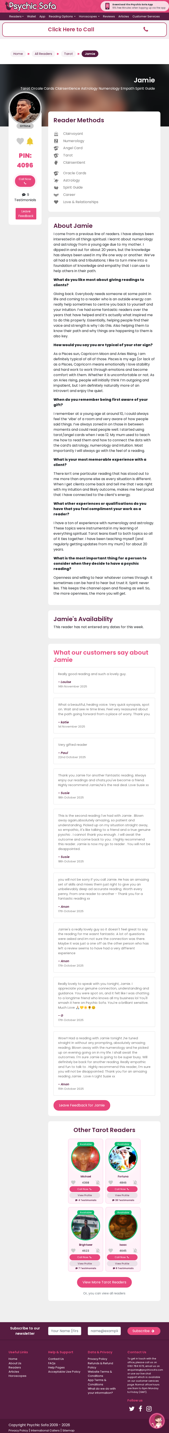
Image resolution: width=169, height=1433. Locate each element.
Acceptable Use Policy (64, 1372)
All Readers (43, 54)
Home (18, 54)
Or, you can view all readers (104, 1293)
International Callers (45, 1430)
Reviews (109, 16)
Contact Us (56, 1359)
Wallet (31, 16)
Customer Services (146, 16)
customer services (147, 1381)
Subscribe (141, 1330)
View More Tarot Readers (104, 1282)
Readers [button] (15, 16)
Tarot (68, 54)
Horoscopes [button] (88, 16)
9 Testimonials (25, 197)
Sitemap (68, 1430)
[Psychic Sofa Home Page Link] (33, 6)
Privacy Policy (97, 1359)
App (42, 16)
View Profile (85, 1195)
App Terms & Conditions (97, 1382)
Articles (123, 16)
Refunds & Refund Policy (100, 1365)
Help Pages (56, 1367)
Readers (15, 1367)
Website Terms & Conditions (100, 1374)
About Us (15, 1363)
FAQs (51, 1363)
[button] (84, 29)
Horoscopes (17, 1376)
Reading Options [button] (61, 16)
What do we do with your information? (102, 1391)
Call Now (25, 179)
